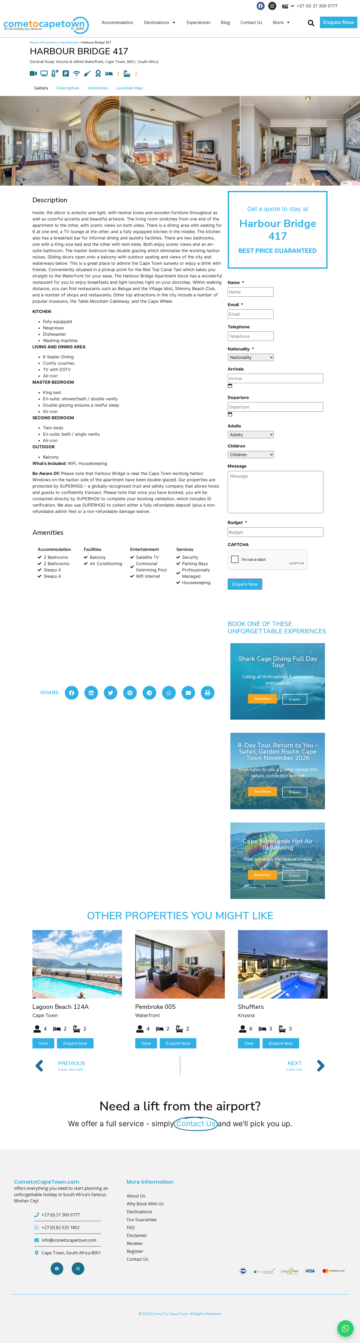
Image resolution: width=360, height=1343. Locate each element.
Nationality (241, 349)
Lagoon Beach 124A (60, 1007)
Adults (234, 426)
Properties (50, 42)
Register (135, 1251)
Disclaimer (137, 1235)
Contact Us (251, 22)
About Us (136, 1196)
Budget (237, 522)
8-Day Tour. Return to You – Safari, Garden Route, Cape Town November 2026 (278, 751)
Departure (238, 397)
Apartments (70, 42)
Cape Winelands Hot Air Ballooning (278, 844)
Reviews (135, 1243)
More (278, 22)
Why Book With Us (145, 1204)
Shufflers (251, 1007)
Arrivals (236, 369)
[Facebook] (261, 6)
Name (236, 282)
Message (237, 466)
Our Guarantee (142, 1219)
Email (235, 304)
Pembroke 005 (155, 1007)
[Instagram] (272, 6)
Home (34, 42)
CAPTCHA (238, 544)
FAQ (131, 1227)
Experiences (198, 22)
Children (236, 446)
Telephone (239, 326)
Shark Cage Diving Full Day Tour (278, 661)
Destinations (156, 22)
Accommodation (117, 22)
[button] (6, 141)
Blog (225, 22)
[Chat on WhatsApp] (345, 1328)
